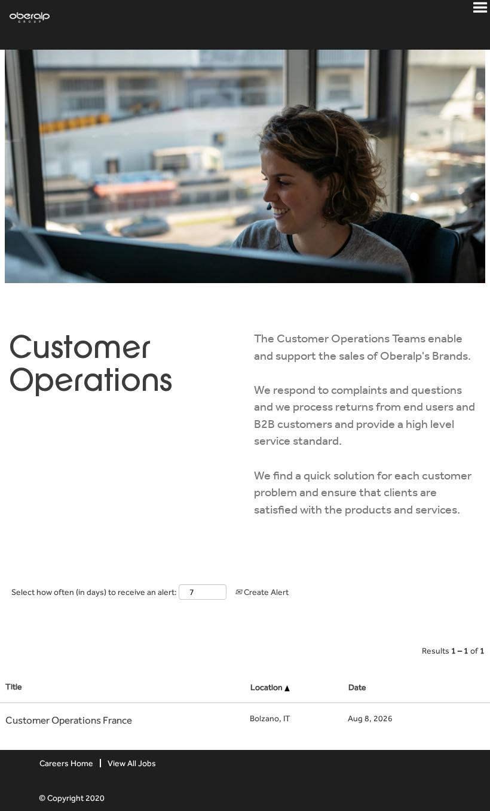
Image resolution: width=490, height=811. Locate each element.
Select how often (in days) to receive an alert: (94, 592)
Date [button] (357, 687)
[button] (480, 11)
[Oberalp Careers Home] (25, 16)
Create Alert (265, 592)
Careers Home (66, 763)
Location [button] (267, 687)
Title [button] (13, 686)
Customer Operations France (68, 720)
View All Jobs (132, 763)
